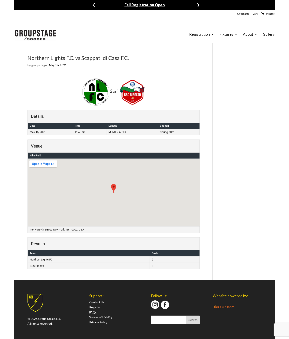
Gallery (269, 34)
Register (95, 307)
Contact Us (97, 302)
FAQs (93, 312)
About (248, 34)
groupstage (39, 65)
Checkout (243, 13)
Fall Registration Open (144, 5)
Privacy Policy (98, 322)
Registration (199, 34)
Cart (255, 13)
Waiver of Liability (100, 317)
